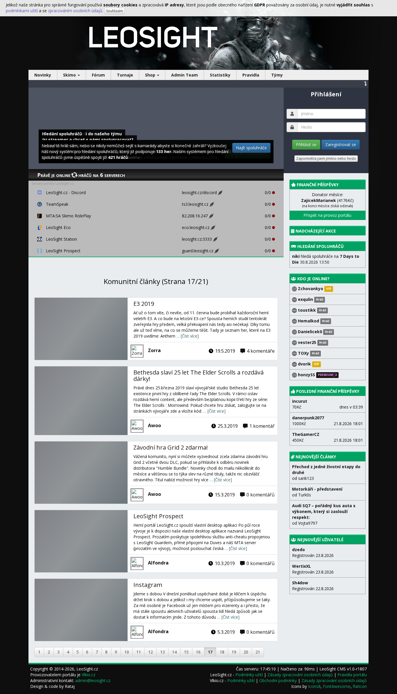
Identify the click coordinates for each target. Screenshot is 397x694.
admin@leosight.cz (92, 680)
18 (222, 652)
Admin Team (184, 75)
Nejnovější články (316, 456)
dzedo (298, 549)
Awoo (154, 425)
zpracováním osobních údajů (75, 10)
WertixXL (301, 566)
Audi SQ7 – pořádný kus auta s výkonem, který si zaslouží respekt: (323, 511)
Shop (150, 75)
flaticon (360, 686)
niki (296, 256)
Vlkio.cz (88, 674)
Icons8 (314, 686)
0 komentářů (260, 494)
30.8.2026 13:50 (325, 259)
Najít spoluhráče (251, 147)
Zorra (154, 350)
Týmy (277, 75)
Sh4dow (300, 582)
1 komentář (262, 426)
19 (234, 652)
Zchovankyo (310, 288)
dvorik (304, 364)
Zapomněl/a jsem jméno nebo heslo (326, 158)
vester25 (311, 342)
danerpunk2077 (308, 417)
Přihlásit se (306, 144)
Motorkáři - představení (317, 489)
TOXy (308, 353)
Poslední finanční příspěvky (327, 391)
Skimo (70, 75)
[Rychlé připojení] (222, 192)
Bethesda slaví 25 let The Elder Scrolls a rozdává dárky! (198, 375)
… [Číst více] (187, 336)
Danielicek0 (314, 331)
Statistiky (220, 75)
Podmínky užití (249, 674)
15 (186, 652)
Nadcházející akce (316, 231)
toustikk (311, 310)
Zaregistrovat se (340, 144)
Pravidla (250, 75)
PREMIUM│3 (327, 375)
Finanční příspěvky (318, 184)
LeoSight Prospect (158, 516)
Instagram (147, 585)
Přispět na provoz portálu (327, 215)
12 (150, 652)
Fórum (98, 75)
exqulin (310, 299)
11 (138, 652)
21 (257, 652)
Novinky (42, 75)
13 (162, 652)
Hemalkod (313, 321)
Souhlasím (114, 10)
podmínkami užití (22, 10)
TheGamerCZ (305, 434)
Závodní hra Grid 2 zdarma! (170, 447)
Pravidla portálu (352, 674)
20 (246, 652)
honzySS (306, 374)
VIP (328, 289)
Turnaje (125, 75)
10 (126, 652)
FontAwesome (336, 686)
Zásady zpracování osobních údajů (300, 674)
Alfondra (158, 563)
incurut (299, 401)
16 (198, 652)
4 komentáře (261, 351)
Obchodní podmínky (278, 680)
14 (174, 652)
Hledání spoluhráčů (320, 246)
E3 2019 (143, 304)
